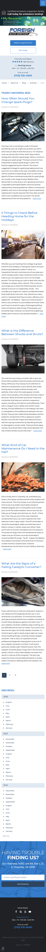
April (8, 717)
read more (37, 198)
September (10, 750)
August (9, 702)
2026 (5, 697)
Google (20, 911)
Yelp (25, 911)
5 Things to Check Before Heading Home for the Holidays (19, 216)
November (10, 743)
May (7, 713)
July (7, 706)
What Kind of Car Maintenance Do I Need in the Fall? (23, 449)
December (10, 739)
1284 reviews (28, 62)
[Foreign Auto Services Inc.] (23, 32)
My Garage (23, 50)
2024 (5, 785)
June (8, 710)
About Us (14, 83)
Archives (33, 83)
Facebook (16, 911)
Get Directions (23, 884)
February (9, 724)
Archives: (7, 690)
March (8, 721)
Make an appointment (23, 43)
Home (4, 83)
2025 (5, 734)
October (9, 746)
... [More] (5, 836)
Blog (24, 83)
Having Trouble (23, 855)
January (9, 728)
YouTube (30, 911)
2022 (42, 83)
